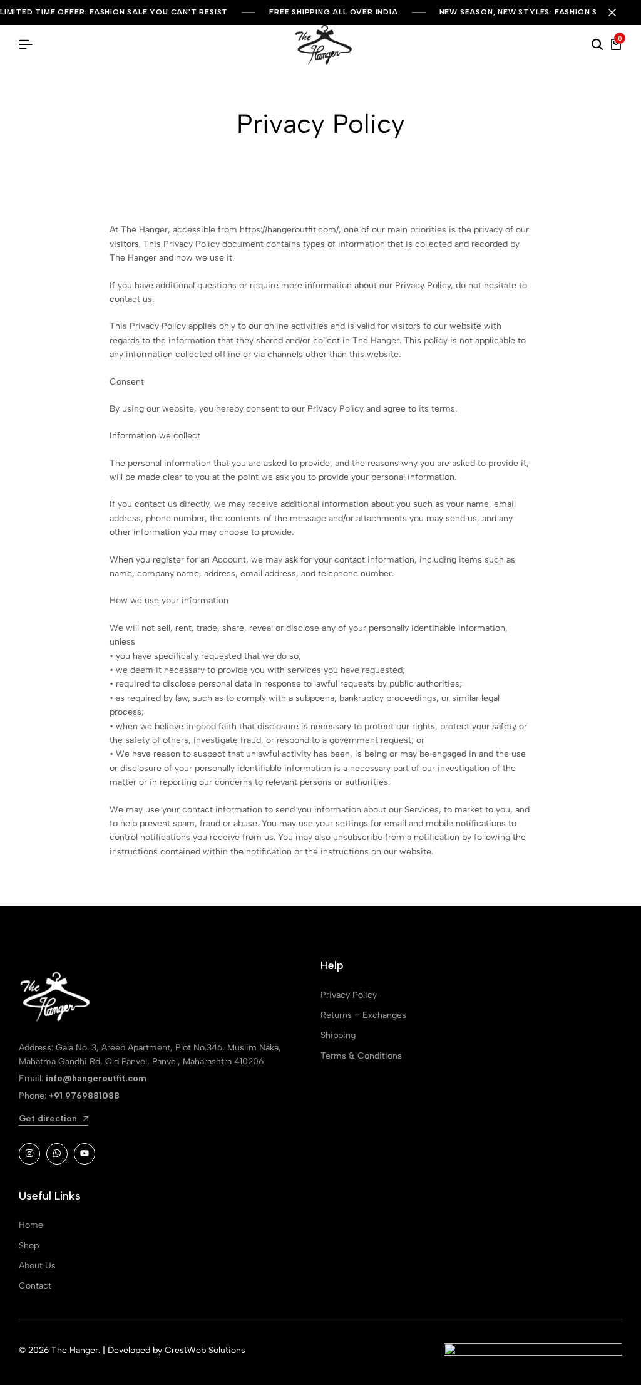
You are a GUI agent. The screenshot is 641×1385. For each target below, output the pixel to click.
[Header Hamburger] (26, 45)
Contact (35, 1285)
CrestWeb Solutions (205, 1350)
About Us (37, 1265)
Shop (29, 1245)
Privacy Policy (348, 995)
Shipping (338, 1035)
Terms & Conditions (361, 1055)
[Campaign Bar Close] (618, 12)
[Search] (597, 45)
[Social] (29, 1154)
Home (31, 1225)
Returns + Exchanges (363, 1015)
